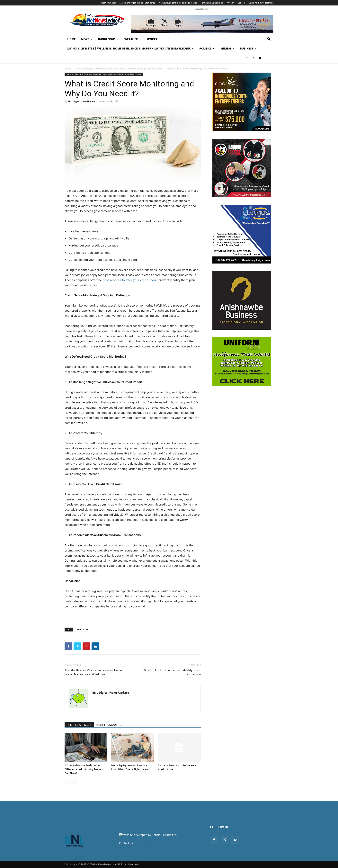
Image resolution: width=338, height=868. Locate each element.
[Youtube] (260, 58)
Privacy (230, 2)
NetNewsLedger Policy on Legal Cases (178, 2)
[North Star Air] (202, 24)
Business (246, 48)
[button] (268, 39)
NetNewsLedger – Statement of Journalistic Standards (128, 2)
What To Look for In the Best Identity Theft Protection (172, 672)
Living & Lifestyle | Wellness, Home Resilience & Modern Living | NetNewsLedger (129, 48)
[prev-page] (67, 781)
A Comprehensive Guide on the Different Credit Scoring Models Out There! (84, 769)
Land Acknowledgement (261, 2)
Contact (241, 2)
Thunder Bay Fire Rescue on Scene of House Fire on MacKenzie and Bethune (94, 672)
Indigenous (107, 39)
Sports (152, 39)
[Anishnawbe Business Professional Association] (241, 300)
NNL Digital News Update (81, 101)
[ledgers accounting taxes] (241, 234)
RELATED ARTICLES (79, 724)
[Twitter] (253, 58)
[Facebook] (247, 58)
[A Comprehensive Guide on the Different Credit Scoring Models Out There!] (86, 747)
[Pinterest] (86, 646)
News (85, 39)
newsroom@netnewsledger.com (156, 843)
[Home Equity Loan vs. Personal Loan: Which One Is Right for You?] (132, 747)
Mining (225, 48)
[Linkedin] (95, 646)
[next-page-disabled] (73, 781)
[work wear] (241, 168)
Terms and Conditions (211, 2)
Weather (131, 39)
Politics (205, 48)
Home (71, 39)
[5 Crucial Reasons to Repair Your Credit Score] (179, 747)
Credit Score (82, 629)
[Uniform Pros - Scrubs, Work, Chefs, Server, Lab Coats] (241, 361)
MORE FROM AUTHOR (109, 724)
